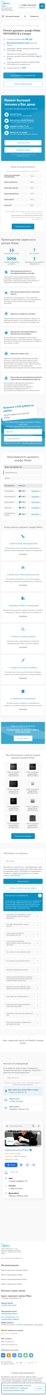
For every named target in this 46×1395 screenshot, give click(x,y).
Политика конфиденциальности (23, 1373)
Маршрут (13, 1165)
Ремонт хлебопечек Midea (11, 1284)
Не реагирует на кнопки (9, 514)
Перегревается (9, 502)
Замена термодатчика (10, 182)
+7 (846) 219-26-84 (28, 5)
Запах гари (7, 508)
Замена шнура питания (11, 188)
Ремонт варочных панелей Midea (14, 1270)
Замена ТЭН (8, 205)
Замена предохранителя (11, 193)
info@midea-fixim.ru (9, 1313)
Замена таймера (9, 199)
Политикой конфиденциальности (23, 1084)
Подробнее (23, 554)
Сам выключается (10, 497)
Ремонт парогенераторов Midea (14, 1279)
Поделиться (3, 1355)
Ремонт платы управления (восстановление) (12, 176)
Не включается (9, 491)
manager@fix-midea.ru (10, 1319)
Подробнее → (36, 491)
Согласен (39, 1388)
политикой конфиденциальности (32, 443)
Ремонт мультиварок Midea (12, 1275)
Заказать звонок (23, 738)
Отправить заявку (23, 150)
